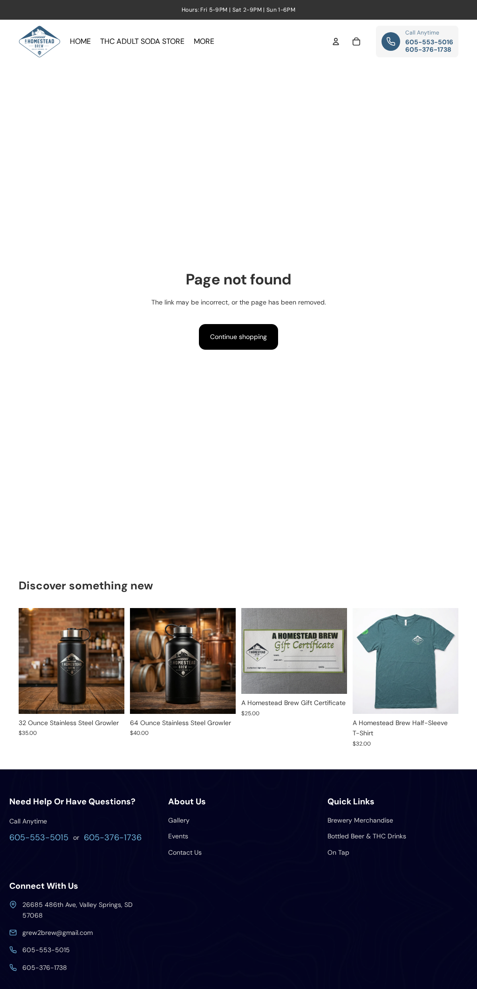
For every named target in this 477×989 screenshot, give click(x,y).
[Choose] (444, 699)
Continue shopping (238, 336)
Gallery (179, 820)
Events (178, 836)
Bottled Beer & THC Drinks (366, 836)
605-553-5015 (38, 837)
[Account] (336, 41)
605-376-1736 (113, 837)
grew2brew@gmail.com (57, 932)
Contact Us (185, 852)
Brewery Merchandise (360, 820)
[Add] (110, 699)
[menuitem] (204, 41)
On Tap (338, 852)
